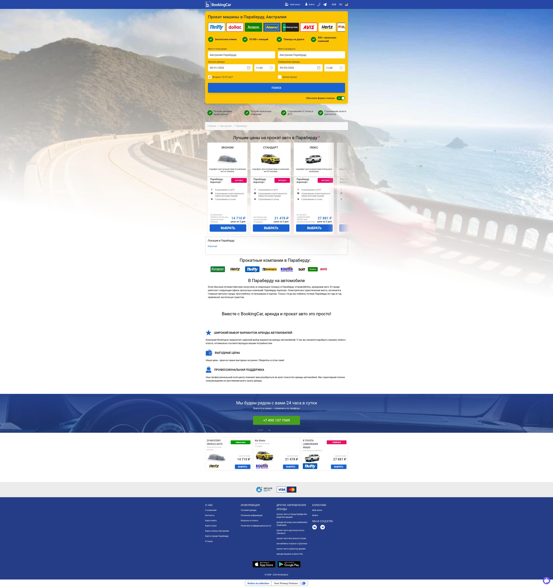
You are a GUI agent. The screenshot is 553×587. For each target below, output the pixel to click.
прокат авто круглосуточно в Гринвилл (290, 531)
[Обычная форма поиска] (340, 98)
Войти (312, 4)
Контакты (210, 515)
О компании (210, 510)
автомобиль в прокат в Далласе (291, 543)
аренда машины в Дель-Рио (289, 554)
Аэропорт (212, 246)
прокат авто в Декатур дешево (291, 549)
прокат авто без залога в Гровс (291, 538)
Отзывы (209, 541)
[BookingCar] (218, 4)
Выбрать (228, 228)
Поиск (276, 88)
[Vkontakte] (314, 527)
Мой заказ (295, 4)
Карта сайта (211, 520)
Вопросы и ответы (249, 520)
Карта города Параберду (217, 536)
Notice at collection (258, 583)
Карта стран (211, 526)
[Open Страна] (346, 4)
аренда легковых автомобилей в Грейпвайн (291, 523)
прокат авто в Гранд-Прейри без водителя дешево (291, 515)
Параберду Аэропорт (216, 180)
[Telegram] (322, 527)
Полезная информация (252, 515)
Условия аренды (248, 510)
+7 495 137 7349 (276, 420)
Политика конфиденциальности (256, 526)
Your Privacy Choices (286, 583)
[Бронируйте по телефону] (319, 4)
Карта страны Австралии (217, 531)
